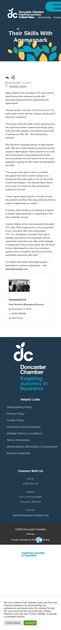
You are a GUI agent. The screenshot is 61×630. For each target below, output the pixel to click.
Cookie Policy (15, 420)
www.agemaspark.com (16, 269)
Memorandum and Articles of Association (32, 446)
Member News (18, 86)
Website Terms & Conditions (24, 433)
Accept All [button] (30, 623)
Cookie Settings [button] (13, 623)
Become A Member (18, 453)
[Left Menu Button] (59, 547)
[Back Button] (7, 78)
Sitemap (30, 534)
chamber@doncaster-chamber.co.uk (31, 515)
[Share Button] (12, 77)
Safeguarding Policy (19, 407)
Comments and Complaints (24, 426)
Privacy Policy (15, 413)
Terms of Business (18, 440)
